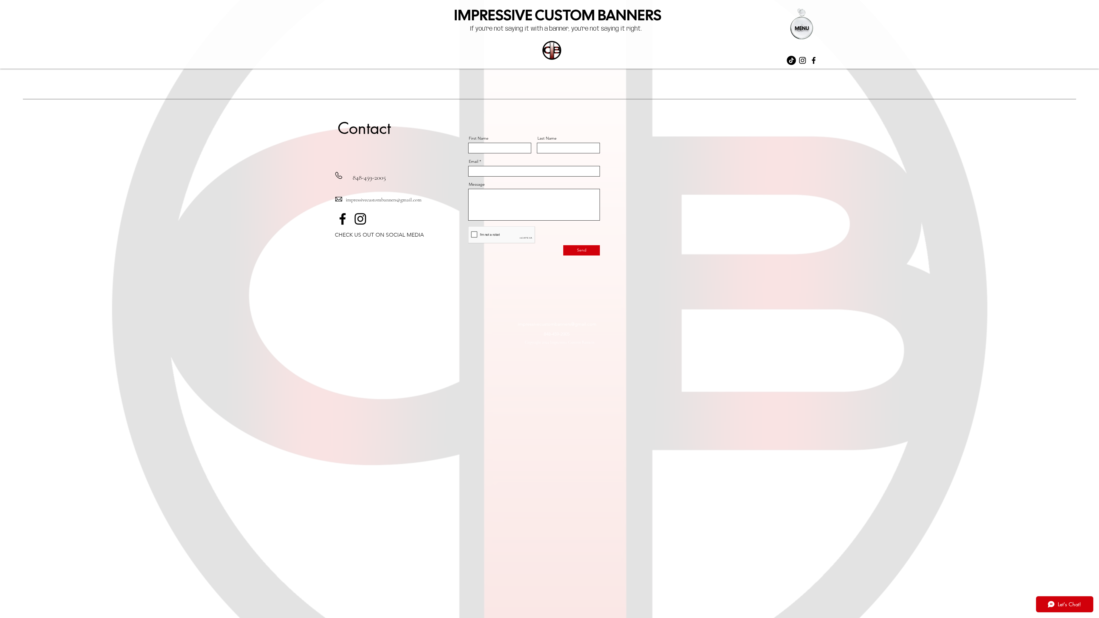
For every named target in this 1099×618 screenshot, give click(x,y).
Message (477, 184)
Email (473, 161)
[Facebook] (813, 60)
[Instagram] (802, 60)
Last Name (547, 138)
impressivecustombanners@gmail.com (384, 200)
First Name (479, 138)
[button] (801, 24)
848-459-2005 (369, 178)
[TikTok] (791, 60)
